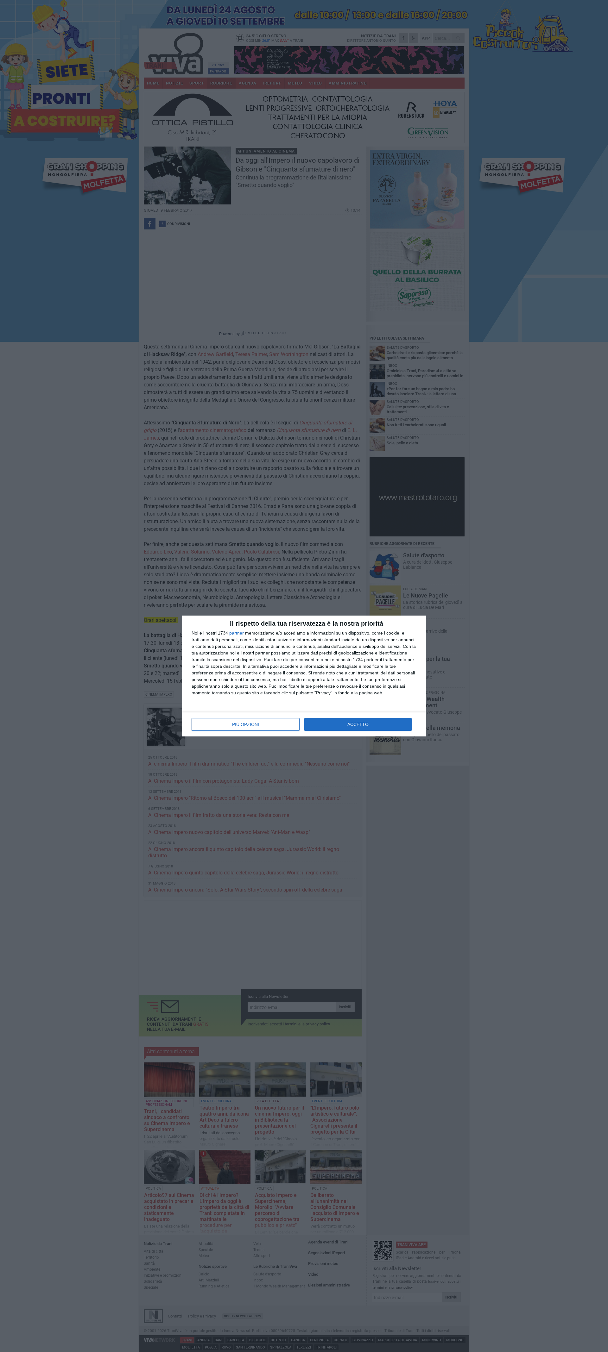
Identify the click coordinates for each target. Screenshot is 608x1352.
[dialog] (304, 676)
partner (236, 633)
